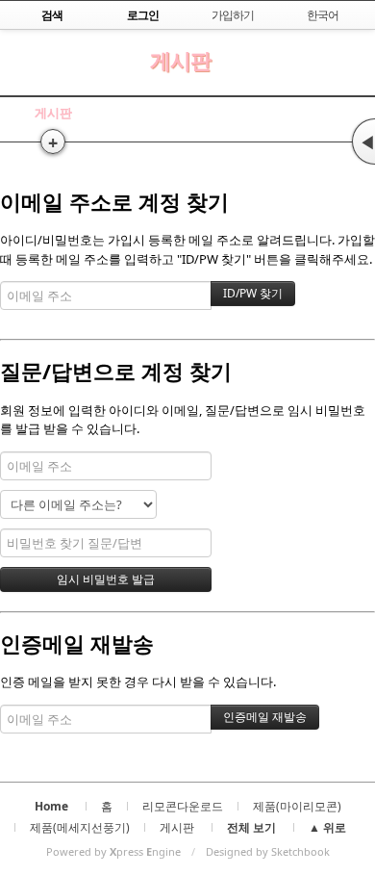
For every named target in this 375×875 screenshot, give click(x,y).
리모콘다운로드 (182, 806)
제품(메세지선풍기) (80, 827)
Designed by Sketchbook (268, 851)
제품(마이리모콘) (297, 806)
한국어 (322, 15)
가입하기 (233, 15)
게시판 (180, 60)
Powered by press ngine (113, 851)
